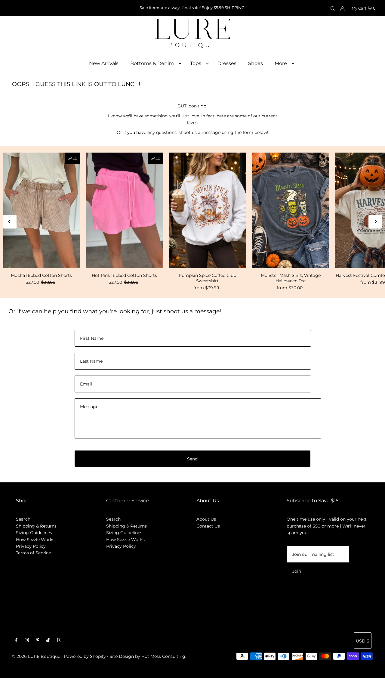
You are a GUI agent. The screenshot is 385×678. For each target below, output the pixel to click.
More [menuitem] (281, 63)
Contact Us (208, 526)
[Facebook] (16, 640)
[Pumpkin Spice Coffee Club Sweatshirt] (207, 210)
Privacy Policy (31, 546)
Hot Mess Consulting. (163, 656)
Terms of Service (33, 553)
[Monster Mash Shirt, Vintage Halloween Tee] (290, 210)
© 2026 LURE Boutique (36, 656)
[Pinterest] (37, 640)
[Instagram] (27, 640)
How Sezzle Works (35, 539)
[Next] (375, 221)
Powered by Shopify (85, 656)
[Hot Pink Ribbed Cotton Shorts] (124, 210)
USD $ (362, 641)
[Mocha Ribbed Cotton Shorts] (41, 210)
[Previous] (10, 221)
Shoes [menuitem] (255, 63)
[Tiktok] (48, 640)
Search (23, 519)
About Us (206, 519)
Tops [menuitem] (195, 63)
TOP (374, 669)
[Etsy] (58, 640)
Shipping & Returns (36, 526)
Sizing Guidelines (34, 532)
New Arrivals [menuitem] (104, 63)
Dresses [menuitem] (226, 63)
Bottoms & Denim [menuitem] (152, 63)
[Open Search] (333, 8)
